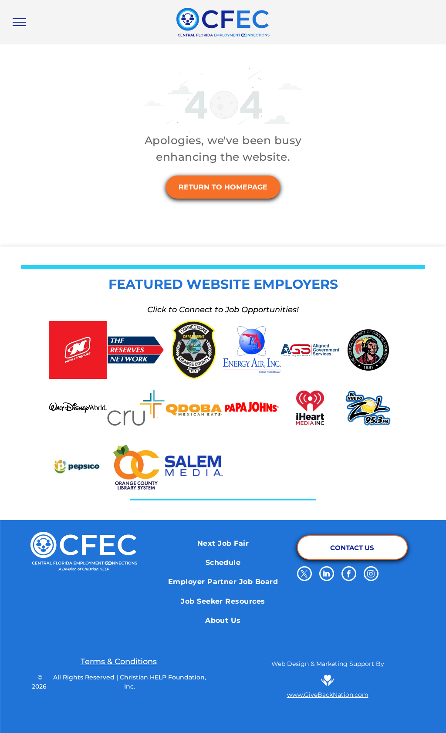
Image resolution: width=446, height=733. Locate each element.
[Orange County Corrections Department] (194, 349)
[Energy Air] (252, 349)
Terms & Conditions (119, 661)
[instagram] (371, 574)
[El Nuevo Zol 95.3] (368, 408)
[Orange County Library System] (136, 466)
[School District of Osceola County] (368, 349)
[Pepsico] (78, 466)
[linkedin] (326, 574)
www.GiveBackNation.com (327, 695)
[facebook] (348, 574)
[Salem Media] (194, 466)
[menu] (19, 22)
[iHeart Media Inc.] (310, 408)
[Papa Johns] (252, 408)
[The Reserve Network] (136, 349)
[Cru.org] (136, 408)
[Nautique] (78, 349)
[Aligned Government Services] (310, 349)
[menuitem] (223, 543)
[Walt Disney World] (78, 408)
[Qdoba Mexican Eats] (194, 408)
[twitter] (304, 574)
